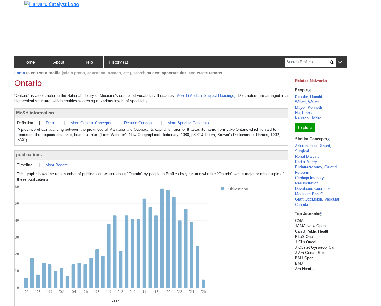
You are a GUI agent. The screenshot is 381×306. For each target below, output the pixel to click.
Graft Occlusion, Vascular (317, 199)
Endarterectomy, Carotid (316, 167)
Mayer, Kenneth (308, 107)
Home (29, 62)
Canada (301, 204)
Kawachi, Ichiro (308, 118)
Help (88, 62)
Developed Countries (313, 188)
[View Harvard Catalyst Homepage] (51, 3)
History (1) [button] (118, 62)
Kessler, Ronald (308, 96)
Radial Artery (306, 162)
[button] (339, 62)
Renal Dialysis (307, 156)
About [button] (58, 62)
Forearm (302, 172)
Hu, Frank (303, 113)
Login (19, 73)
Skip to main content (24, 7)
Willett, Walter (307, 102)
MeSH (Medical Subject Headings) (205, 95)
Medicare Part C (309, 194)
